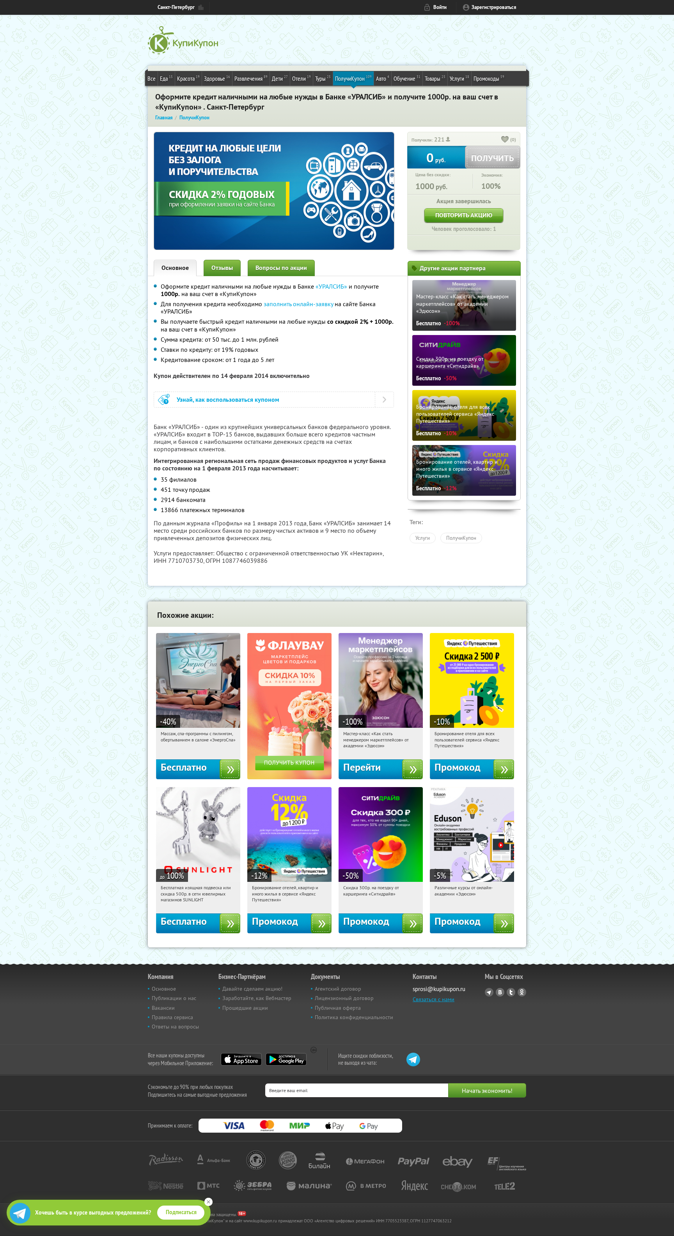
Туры (323, 78)
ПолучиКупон (353, 78)
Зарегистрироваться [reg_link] (494, 7)
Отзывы (222, 268)
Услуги (459, 78)
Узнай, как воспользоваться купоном (228, 399)
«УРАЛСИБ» (331, 286)
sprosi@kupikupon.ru (439, 989)
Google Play (286, 1059)
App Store (241, 1059)
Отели (301, 78)
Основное (175, 268)
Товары (435, 78)
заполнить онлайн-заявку (298, 304)
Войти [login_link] (440, 7)
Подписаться (181, 1212)
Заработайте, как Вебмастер (256, 998)
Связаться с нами (433, 999)
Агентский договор (338, 988)
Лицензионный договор (344, 998)
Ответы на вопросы (175, 1026)
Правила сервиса (172, 1017)
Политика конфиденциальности (354, 1017)
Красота (188, 78)
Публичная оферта (338, 1007)
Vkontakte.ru (500, 992)
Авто (382, 78)
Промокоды (489, 78)
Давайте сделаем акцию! (252, 988)
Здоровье (217, 78)
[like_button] (505, 140)
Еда (166, 78)
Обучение (407, 78)
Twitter (511, 992)
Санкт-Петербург (176, 7)
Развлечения (251, 78)
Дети (280, 78)
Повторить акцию (463, 215)
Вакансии (163, 1007)
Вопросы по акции (281, 268)
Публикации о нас (174, 998)
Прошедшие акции (245, 1007)
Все (151, 78)
